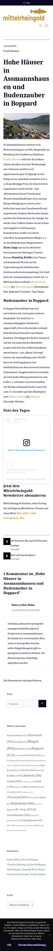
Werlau (10, 830)
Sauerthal (38, 804)
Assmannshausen (17, 735)
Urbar (11, 825)
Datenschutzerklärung (32, 944)
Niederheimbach (33, 786)
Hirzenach (26, 765)
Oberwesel (17, 797)
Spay (11, 809)
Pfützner (35, 396)
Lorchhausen (27, 782)
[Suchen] (42, 703)
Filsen (17, 765)
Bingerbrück (23, 748)
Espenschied (40, 760)
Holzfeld (35, 765)
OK (9, 944)
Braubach (32, 755)
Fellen (10, 765)
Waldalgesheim (20, 825)
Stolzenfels (13, 820)
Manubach (18, 787)
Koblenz (14, 775)
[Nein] (49, 935)
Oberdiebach (14, 791)
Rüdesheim (22, 803)
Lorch (14, 781)
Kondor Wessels (12, 159)
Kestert (39, 770)
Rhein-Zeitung (18, 396)
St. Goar (24, 809)
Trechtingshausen (30, 820)
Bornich (19, 755)
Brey (43, 755)
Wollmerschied (20, 830)
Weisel (30, 825)
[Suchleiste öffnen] (41, 26)
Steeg (34, 815)
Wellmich (38, 825)
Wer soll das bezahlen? (23, 555)
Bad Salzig (20, 741)
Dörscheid (12, 760)
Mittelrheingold (24, 286)
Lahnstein (32, 775)
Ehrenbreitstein (26, 760)
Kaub (28, 770)
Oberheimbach (27, 792)
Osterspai (34, 797)
